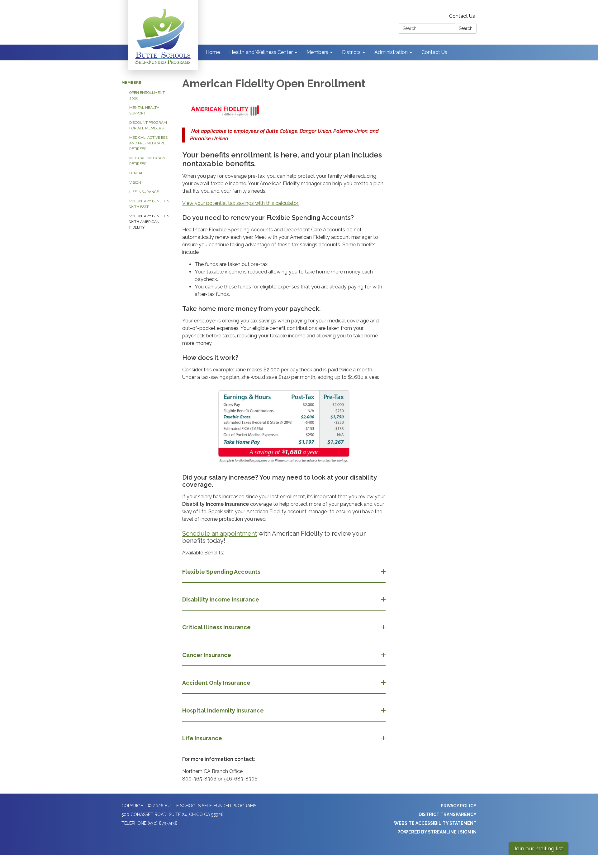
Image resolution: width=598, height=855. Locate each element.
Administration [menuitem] (391, 52)
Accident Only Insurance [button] (216, 682)
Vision (135, 182)
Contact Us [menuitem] (434, 52)
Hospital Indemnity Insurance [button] (223, 710)
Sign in (468, 831)
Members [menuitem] (317, 52)
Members (131, 82)
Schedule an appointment (219, 533)
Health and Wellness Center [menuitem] (261, 52)
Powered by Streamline (427, 831)
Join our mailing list (538, 848)
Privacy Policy (459, 805)
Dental (136, 173)
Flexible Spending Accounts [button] (221, 571)
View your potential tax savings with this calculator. (240, 203)
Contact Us (462, 16)
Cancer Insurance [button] (206, 655)
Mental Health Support (144, 110)
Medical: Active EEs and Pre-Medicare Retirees (148, 143)
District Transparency (448, 814)
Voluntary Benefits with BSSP (149, 204)
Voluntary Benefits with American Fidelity (149, 221)
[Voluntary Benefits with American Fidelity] (284, 111)
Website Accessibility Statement (435, 823)
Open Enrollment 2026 (147, 95)
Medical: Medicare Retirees (147, 161)
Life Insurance (144, 192)
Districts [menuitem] (351, 52)
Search (465, 28)
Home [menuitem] (213, 52)
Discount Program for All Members (148, 125)
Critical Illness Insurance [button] (216, 627)
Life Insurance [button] (202, 738)
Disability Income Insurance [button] (220, 599)
